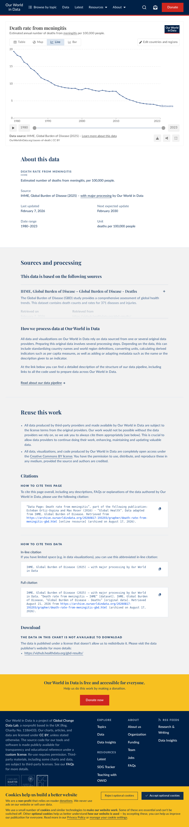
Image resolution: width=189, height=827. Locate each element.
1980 (24, 127)
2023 (173, 127)
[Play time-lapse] (13, 128)
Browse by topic (45, 7)
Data (65, 7)
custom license (16, 754)
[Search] (144, 7)
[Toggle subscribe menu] (155, 7)
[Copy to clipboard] (155, 509)
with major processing (96, 196)
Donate (172, 7)
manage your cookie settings (108, 817)
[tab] (19, 42)
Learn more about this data (99, 136)
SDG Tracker (106, 767)
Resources (96, 7)
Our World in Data (14, 7)
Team (131, 750)
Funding (133, 742)
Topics (101, 727)
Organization (137, 734)
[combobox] (144, 7)
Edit (160, 42)
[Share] (166, 138)
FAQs (70, 764)
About (117, 7)
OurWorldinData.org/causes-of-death (30, 140)
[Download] (157, 138)
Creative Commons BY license (51, 456)
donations (66, 801)
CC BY (56, 140)
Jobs (131, 758)
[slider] (34, 128)
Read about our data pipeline (41, 383)
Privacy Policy (76, 817)
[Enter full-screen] (176, 138)
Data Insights (106, 742)
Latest (79, 7)
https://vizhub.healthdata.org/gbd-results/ (53, 653)
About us (134, 727)
